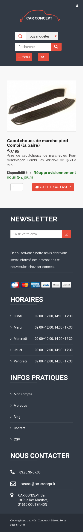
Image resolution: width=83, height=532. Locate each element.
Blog (17, 417)
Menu (25, 57)
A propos (20, 405)
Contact (19, 428)
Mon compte (23, 394)
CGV (17, 439)
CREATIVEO (17, 525)
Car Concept (40, 520)
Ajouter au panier (55, 187)
